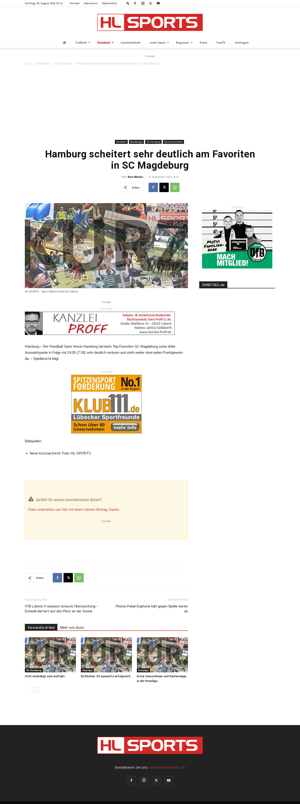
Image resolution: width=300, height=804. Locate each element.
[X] (150, 3)
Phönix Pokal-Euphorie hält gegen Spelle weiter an (152, 608)
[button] (127, 3)
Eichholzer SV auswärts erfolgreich (105, 676)
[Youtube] (158, 3)
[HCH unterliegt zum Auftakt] (50, 654)
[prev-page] (28, 690)
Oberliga (87, 670)
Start (28, 63)
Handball (121, 141)
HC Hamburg (63, 63)
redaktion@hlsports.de (167, 767)
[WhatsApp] (175, 187)
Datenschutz (109, 3)
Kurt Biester (135, 177)
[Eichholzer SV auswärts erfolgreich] (106, 654)
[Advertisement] (150, 103)
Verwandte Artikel (41, 627)
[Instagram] (142, 3)
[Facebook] (135, 3)
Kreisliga (143, 670)
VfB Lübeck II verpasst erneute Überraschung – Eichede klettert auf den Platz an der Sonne (61, 608)
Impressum (91, 3)
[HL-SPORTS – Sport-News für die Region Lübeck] (150, 22)
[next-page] (35, 690)
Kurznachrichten (173, 141)
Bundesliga (43, 63)
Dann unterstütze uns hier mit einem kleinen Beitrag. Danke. (74, 509)
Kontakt (74, 3)
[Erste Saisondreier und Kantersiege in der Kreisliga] (162, 654)
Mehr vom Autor (72, 627)
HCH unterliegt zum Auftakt (45, 676)
